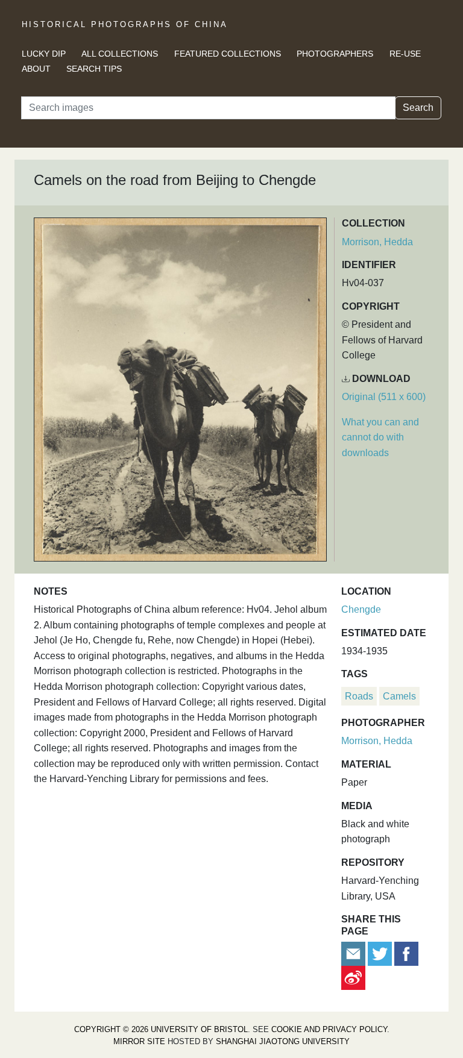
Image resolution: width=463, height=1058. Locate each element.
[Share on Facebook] (406, 953)
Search (418, 107)
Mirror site (139, 1041)
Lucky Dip (44, 53)
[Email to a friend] (354, 953)
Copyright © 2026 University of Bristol (161, 1029)
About (36, 69)
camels (399, 696)
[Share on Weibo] (353, 977)
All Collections (119, 53)
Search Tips (94, 69)
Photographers (335, 53)
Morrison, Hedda (377, 242)
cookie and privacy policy (329, 1029)
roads (359, 696)
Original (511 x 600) (384, 397)
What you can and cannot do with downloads (380, 437)
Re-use (405, 53)
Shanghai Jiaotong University (283, 1041)
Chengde (361, 609)
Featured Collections (227, 53)
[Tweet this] (381, 953)
